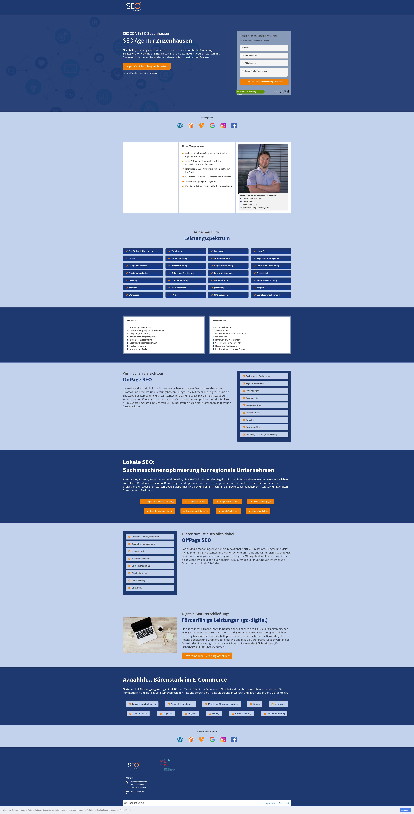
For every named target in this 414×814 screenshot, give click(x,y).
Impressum (270, 803)
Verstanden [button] (405, 810)
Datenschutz (284, 803)
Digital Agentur (136, 73)
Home (125, 73)
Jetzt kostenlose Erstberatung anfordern (264, 82)
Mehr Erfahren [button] (125, 810)
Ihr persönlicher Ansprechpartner (147, 66)
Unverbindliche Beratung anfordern (207, 656)
